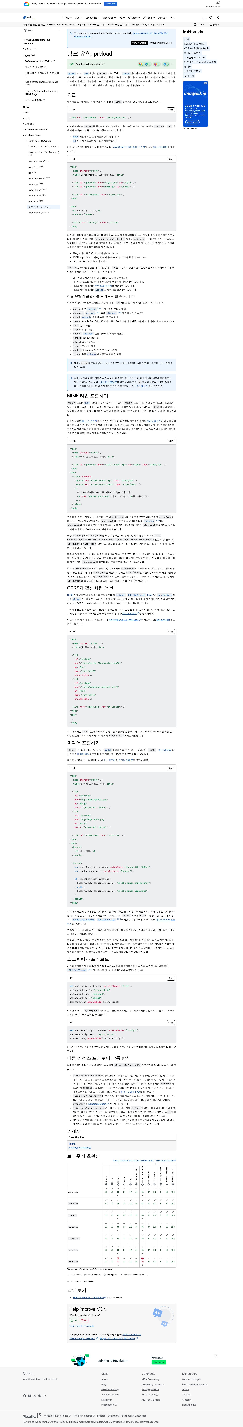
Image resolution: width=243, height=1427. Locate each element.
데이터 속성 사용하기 (36, 67)
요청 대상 (141, 386)
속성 (27, 118)
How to (26, 55)
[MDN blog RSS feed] (45, 1396)
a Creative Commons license (143, 1421)
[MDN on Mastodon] (39, 1396)
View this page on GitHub (82, 1338)
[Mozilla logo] (32, 1415)
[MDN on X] (34, 1396)
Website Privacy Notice (56, 1415)
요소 (27, 112)
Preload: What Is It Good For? (88, 1297)
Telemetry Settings (82, 1415)
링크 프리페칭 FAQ (130, 1091)
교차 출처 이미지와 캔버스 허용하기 (42, 74)
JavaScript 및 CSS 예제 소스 (128, 147)
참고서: (26, 106)
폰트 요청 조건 (129, 613)
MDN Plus (106, 1399)
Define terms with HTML (37, 61)
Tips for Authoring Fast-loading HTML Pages (41, 93)
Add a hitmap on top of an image (41, 81)
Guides (185, 1389)
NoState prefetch (97, 1103)
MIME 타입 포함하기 (194, 43)
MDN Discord (149, 1394)
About (104, 1379)
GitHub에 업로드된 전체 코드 (123, 619)
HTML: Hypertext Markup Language (37, 41)
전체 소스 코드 (87, 421)
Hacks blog (188, 1404)
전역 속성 (30, 123)
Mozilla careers (109, 1389)
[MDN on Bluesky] (29, 1396)
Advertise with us (110, 1394)
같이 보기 (189, 75)
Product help (107, 1404)
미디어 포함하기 (192, 52)
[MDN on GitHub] (24, 1396)
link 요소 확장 (107, 382)
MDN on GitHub (150, 1399)
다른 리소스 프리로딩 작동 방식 (200, 61)
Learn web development (194, 1384)
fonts (149, 595)
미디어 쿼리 (83, 754)
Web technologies (191, 1379)
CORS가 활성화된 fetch (196, 48)
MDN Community (150, 1379)
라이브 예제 (159, 147)
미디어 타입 (165, 749)
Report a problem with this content (117, 1338)
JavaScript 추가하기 (35, 100)
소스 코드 (108, 760)
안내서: (28, 48)
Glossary (186, 1399)
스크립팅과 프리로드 (194, 57)
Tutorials (186, 1394)
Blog (173, 17)
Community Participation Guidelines (126, 1415)
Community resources (153, 1384)
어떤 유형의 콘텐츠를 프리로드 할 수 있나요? (101, 296)
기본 (186, 39)
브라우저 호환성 (192, 71)
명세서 (187, 66)
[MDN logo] (28, 1373)
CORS (70, 595)
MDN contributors (132, 1334)
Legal (100, 1415)
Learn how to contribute (82, 1326)
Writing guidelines (150, 1389)
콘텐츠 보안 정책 (103, 285)
